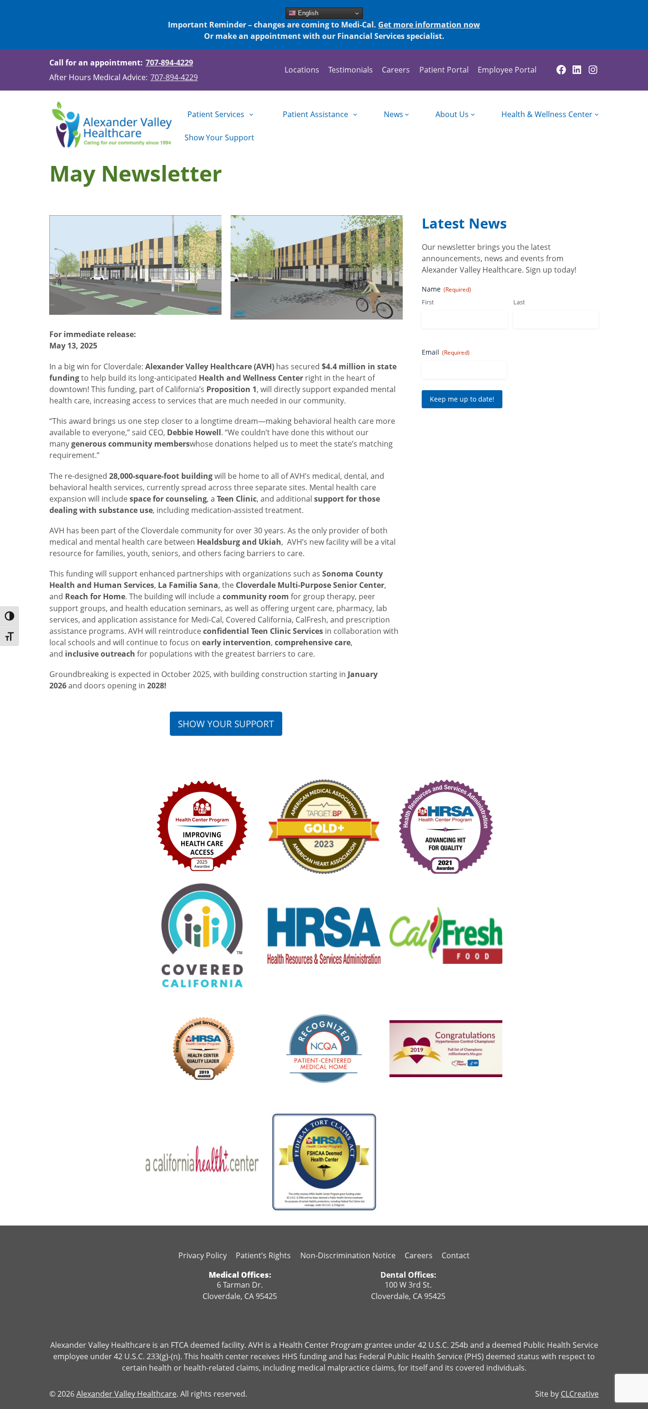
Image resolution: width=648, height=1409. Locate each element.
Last (519, 302)
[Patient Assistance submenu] (355, 114)
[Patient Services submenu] (251, 114)
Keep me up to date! (462, 398)
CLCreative (580, 1394)
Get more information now (429, 24)
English (307, 13)
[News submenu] (407, 114)
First (428, 302)
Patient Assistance (315, 114)
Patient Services (215, 114)
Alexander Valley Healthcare (126, 1394)
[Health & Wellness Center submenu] (596, 114)
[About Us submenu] (473, 114)
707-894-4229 (169, 62)
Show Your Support (226, 723)
